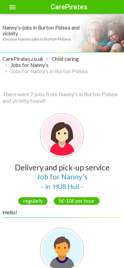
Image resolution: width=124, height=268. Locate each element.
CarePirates (69, 7)
